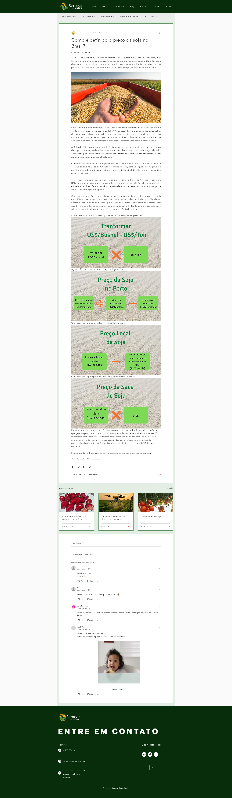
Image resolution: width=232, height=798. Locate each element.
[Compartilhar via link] (90, 467)
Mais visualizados (93, 459)
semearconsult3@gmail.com (74, 761)
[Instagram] (144, 754)
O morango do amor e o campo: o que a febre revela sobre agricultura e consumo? (76, 518)
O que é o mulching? (151, 516)
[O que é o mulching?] (155, 502)
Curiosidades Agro (107, 16)
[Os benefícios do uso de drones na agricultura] (116, 502)
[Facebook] (150, 754)
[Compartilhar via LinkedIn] (84, 467)
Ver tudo (169, 488)
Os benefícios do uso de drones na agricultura (113, 518)
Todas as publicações (67, 16)
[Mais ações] (159, 32)
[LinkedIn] (156, 754)
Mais (152, 16)
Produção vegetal (88, 16)
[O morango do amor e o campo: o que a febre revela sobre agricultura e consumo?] (76, 502)
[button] (170, 16)
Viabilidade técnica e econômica (133, 16)
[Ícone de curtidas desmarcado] (78, 581)
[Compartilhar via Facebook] (72, 467)
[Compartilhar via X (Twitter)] (78, 467)
